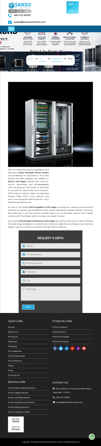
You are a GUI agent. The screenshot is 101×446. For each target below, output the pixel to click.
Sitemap (13, 346)
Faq (11, 370)
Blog (11, 366)
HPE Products (59, 332)
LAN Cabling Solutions (19, 407)
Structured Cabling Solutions (22, 388)
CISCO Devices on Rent (19, 412)
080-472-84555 (22, 15)
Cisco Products (60, 327)
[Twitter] (60, 348)
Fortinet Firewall (60, 342)
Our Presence (15, 361)
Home (31, 59)
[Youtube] (84, 348)
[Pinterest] (72, 348)
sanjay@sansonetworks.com (69, 402)
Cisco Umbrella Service (19, 398)
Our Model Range (17, 356)
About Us (13, 332)
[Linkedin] (66, 348)
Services (13, 342)
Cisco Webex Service (18, 393)
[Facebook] (55, 348)
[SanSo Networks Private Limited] (20, 7)
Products (13, 337)
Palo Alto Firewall (61, 337)
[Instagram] (78, 348)
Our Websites (15, 351)
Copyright (26, 442)
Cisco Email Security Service (21, 402)
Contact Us (14, 375)
